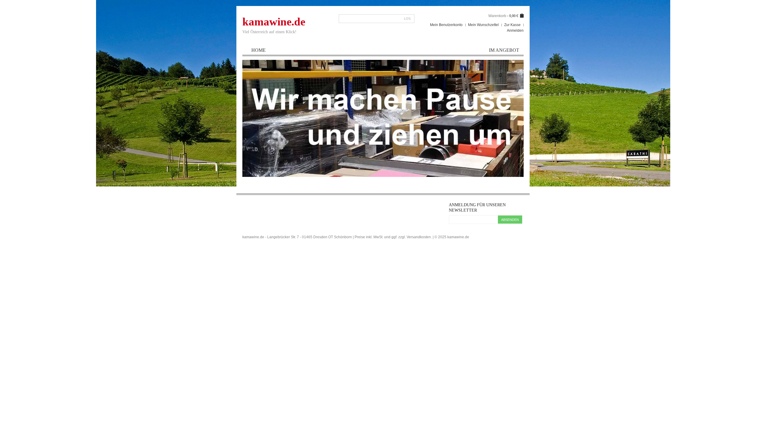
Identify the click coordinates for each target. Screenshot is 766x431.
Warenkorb (497, 16)
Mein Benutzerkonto (446, 25)
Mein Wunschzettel (483, 25)
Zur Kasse (512, 25)
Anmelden (515, 30)
